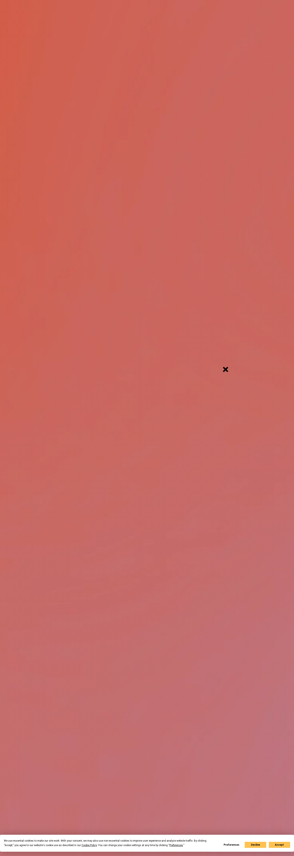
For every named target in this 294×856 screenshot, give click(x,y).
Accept (279, 844)
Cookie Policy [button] (89, 845)
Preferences (231, 844)
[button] (225, 369)
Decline (255, 844)
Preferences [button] (176, 845)
